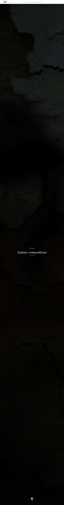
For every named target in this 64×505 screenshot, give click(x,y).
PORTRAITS (32, 248)
